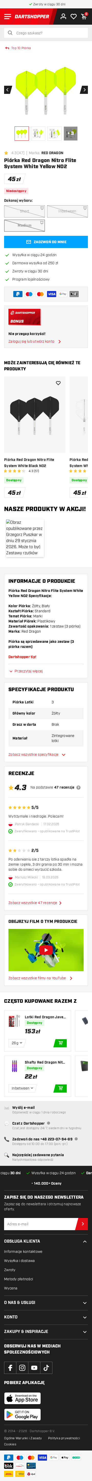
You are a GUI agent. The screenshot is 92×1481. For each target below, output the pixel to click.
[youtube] (34, 1368)
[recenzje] (78, 788)
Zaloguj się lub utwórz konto (31, 341)
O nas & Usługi (19, 1302)
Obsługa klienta (22, 1241)
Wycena (11, 1288)
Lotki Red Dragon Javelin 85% (45, 1017)
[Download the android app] (22, 1415)
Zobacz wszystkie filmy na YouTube (37, 978)
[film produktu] (46, 950)
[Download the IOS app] (22, 1398)
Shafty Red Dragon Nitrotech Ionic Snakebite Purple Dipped (45, 1062)
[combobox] (49, 33)
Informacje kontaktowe (23, 1252)
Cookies (10, 1444)
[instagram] (22, 1368)
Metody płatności (18, 1279)
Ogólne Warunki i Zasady (23, 1438)
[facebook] (10, 1368)
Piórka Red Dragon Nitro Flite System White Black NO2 (29, 463)
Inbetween (67, 211)
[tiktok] (46, 1368)
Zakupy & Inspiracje (26, 1331)
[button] (25, 538)
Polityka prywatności (64, 1438)
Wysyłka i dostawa (19, 1261)
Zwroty (10, 1270)
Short (24, 211)
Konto (11, 1317)
